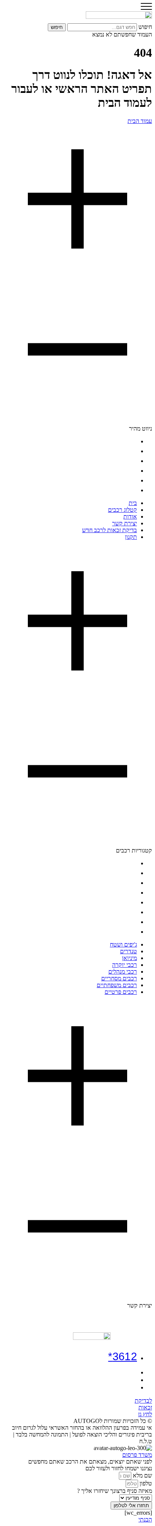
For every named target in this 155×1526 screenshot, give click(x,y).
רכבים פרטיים (121, 931)
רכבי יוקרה (124, 892)
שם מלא (141, 1475)
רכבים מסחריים (119, 912)
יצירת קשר (124, 470)
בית (133, 441)
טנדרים (128, 873)
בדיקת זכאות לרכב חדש (109, 480)
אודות (130, 461)
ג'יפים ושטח (123, 863)
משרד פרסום (137, 1455)
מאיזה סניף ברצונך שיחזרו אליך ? (114, 1491)
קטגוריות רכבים (134, 850)
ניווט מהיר (140, 428)
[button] (77, 278)
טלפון (145, 1483)
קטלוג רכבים (122, 451)
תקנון (131, 490)
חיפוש (145, 27)
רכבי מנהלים (122, 902)
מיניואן (129, 883)
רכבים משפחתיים (117, 922)
